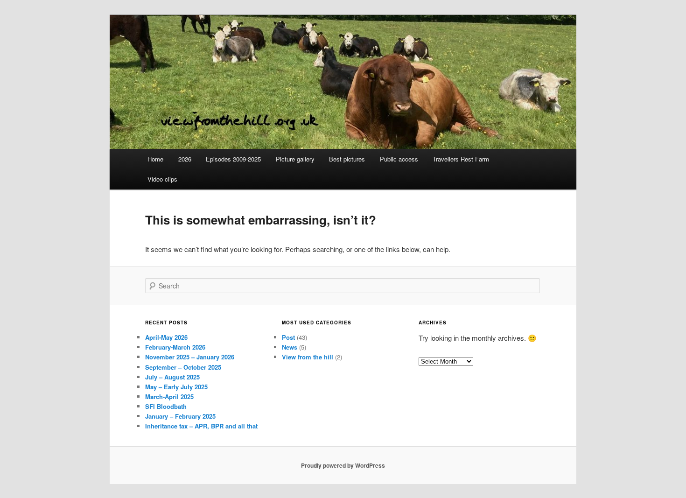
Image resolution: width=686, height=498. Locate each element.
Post (288, 337)
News (289, 347)
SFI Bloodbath (166, 406)
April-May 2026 (166, 337)
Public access (399, 158)
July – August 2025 (172, 376)
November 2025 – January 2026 (189, 356)
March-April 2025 (169, 396)
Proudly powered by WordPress (343, 465)
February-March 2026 (175, 347)
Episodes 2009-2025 (233, 158)
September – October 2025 (183, 367)
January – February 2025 (180, 416)
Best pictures (347, 158)
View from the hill (307, 356)
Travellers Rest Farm (461, 158)
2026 (184, 158)
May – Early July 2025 (176, 386)
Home (155, 158)
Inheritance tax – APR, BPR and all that (201, 425)
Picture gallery (295, 158)
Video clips (162, 179)
